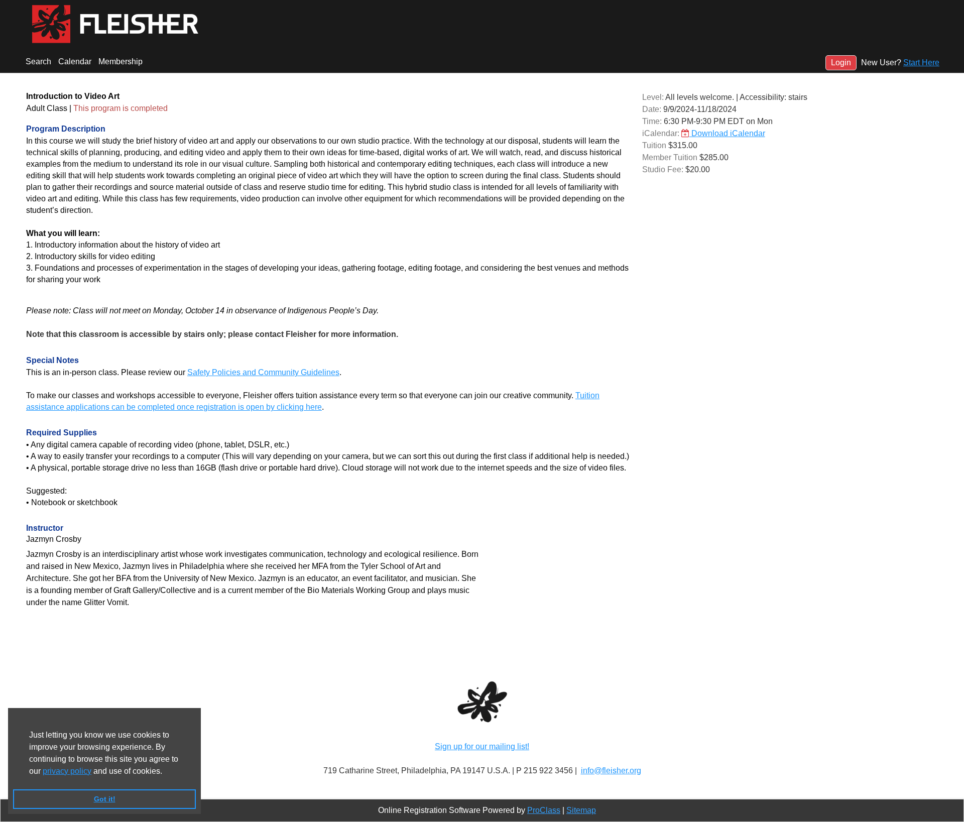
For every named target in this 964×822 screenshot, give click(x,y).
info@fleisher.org (611, 770)
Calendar (74, 61)
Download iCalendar (727, 133)
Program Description (65, 129)
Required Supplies (61, 432)
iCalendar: (660, 133)
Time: (652, 121)
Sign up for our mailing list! (482, 746)
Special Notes (52, 360)
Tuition (654, 145)
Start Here (921, 62)
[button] (165, 771)
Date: (651, 109)
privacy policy (67, 771)
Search (38, 61)
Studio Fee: (662, 169)
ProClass (543, 810)
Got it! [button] (104, 799)
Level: (653, 97)
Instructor (44, 528)
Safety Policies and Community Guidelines (263, 372)
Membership (120, 61)
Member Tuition (669, 157)
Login (841, 62)
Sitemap (581, 810)
